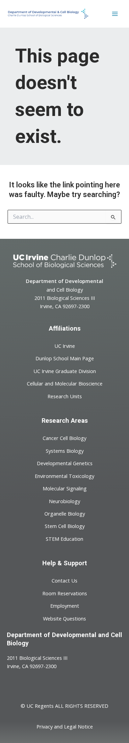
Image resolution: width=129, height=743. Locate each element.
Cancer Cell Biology (64, 437)
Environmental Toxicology (64, 475)
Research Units (64, 395)
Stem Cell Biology (65, 525)
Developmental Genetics (65, 463)
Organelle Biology (64, 513)
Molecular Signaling (65, 488)
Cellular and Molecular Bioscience (65, 383)
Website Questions (64, 618)
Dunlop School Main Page (64, 358)
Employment (64, 605)
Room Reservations (64, 592)
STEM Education (64, 538)
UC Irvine (64, 345)
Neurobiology (64, 500)
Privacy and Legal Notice (64, 726)
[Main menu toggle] (115, 14)
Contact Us (64, 580)
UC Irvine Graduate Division (64, 370)
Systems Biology (65, 450)
